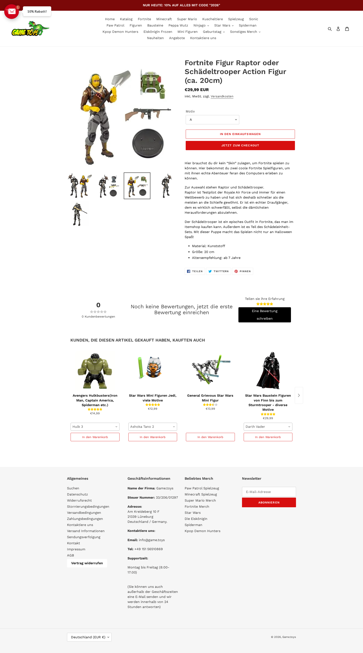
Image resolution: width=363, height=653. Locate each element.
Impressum (76, 549)
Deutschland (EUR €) (88, 637)
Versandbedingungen (84, 513)
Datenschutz (77, 494)
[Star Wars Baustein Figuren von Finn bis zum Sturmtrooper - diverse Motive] (268, 371)
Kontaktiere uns (80, 525)
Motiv (190, 111)
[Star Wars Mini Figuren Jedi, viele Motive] (152, 371)
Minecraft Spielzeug (201, 494)
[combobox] (95, 427)
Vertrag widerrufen (87, 563)
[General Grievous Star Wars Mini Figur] (210, 371)
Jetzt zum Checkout (240, 145)
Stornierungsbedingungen (88, 507)
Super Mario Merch (200, 500)
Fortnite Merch (197, 507)
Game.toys (289, 636)
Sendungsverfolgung (83, 537)
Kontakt (73, 543)
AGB (70, 555)
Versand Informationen (86, 531)
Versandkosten (222, 96)
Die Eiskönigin (196, 519)
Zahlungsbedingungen (85, 519)
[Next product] (299, 395)
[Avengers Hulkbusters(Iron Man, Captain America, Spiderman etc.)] (95, 371)
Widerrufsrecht (79, 500)
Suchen (73, 488)
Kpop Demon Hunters (202, 531)
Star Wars (193, 513)
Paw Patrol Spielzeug (202, 488)
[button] (11, 11)
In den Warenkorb (95, 437)
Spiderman (193, 525)
